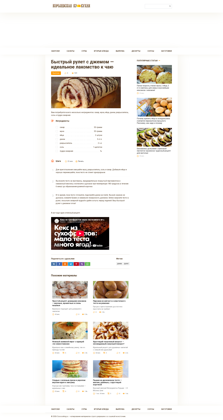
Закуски (55, 51)
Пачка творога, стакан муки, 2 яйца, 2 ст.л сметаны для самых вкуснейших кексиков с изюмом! (153, 88)
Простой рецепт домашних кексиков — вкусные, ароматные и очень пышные (69, 303)
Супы (84, 51)
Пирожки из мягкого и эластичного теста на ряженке (109, 302)
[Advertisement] (111, 30)
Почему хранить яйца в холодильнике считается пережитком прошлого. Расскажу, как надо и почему (153, 120)
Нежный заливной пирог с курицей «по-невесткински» (68, 343)
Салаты (70, 51)
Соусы (151, 51)
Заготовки (166, 51)
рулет (126, 264)
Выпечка (120, 51)
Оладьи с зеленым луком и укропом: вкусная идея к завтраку (69, 381)
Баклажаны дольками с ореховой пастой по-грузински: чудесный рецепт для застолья (154, 150)
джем (119, 264)
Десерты (136, 51)
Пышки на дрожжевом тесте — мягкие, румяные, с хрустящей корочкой (107, 382)
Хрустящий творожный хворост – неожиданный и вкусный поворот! (108, 343)
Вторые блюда (101, 51)
